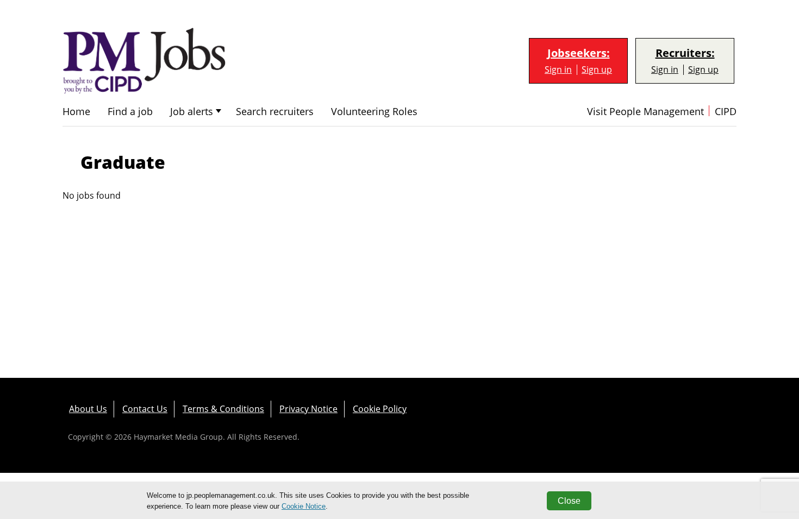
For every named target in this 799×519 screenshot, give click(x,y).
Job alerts (191, 111)
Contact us (144, 409)
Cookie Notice (304, 506)
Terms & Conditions (223, 409)
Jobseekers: (578, 53)
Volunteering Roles (374, 111)
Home (76, 111)
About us (88, 409)
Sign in (558, 70)
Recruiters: (685, 53)
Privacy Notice (308, 409)
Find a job (130, 111)
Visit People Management (645, 111)
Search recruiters (275, 111)
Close (569, 500)
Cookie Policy (380, 409)
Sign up (597, 70)
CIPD (725, 111)
